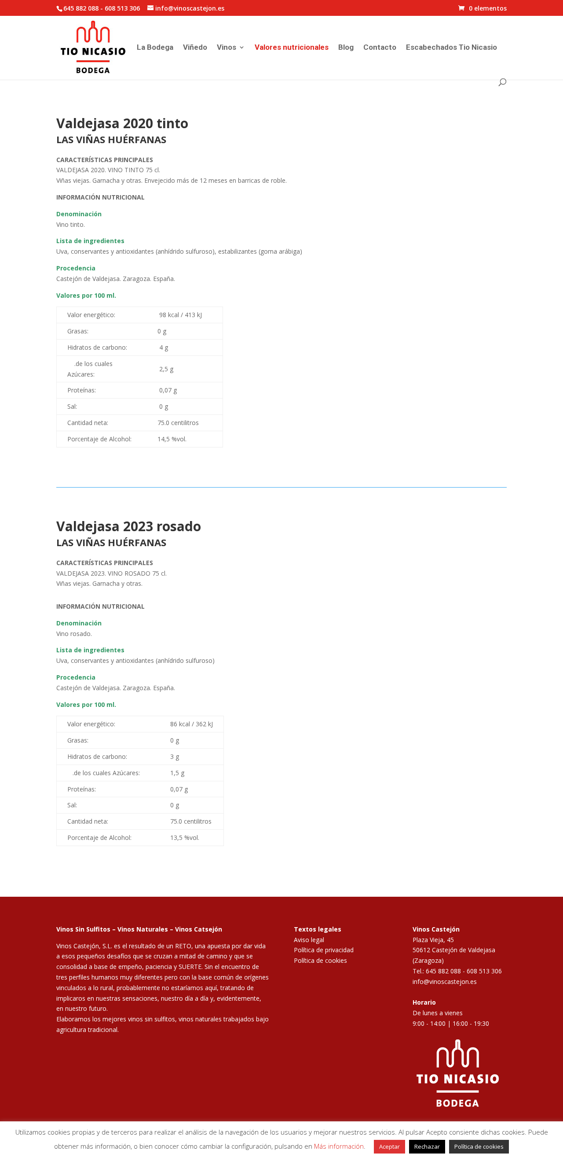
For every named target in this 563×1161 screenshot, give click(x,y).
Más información (339, 1146)
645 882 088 (81, 8)
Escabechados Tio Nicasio (451, 48)
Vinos (226, 48)
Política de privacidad (324, 950)
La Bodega (155, 48)
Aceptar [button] (389, 1146)
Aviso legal (309, 939)
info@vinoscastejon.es (445, 981)
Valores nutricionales (292, 48)
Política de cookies (320, 960)
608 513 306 (122, 8)
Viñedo (195, 48)
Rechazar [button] (427, 1146)
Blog (346, 48)
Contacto (379, 48)
